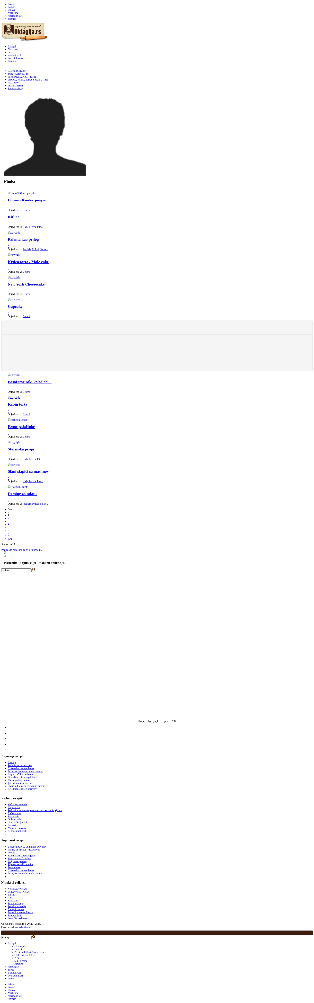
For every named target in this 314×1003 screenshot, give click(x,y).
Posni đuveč (14, 867)
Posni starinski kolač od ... (30, 382)
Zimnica (18, 963)
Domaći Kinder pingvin (27, 200)
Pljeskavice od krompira (20, 864)
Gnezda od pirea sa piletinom (23, 777)
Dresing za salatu (22, 494)
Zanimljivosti (14, 55)
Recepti (12, 46)
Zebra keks (13, 816)
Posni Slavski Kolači (18, 918)
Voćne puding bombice (20, 780)
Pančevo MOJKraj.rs (19, 891)
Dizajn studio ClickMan (22, 927)
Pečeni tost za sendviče (20, 765)
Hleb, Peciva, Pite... (33, 226)
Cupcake (15, 306)
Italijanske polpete (17, 861)
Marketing (13, 12)
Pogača (11, 852)
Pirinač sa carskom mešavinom (24, 849)
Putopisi (12, 61)
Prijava (11, 4)
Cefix (11, 897)
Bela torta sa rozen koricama (22, 789)
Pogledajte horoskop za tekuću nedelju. (21, 549)
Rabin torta (17, 404)
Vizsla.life (13, 900)
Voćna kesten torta (17, 804)
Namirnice (13, 49)
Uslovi (11, 10)
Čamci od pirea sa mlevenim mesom (26, 786)
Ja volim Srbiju (15, 903)
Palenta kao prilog (23, 239)
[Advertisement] (157, 327)
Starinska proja (21, 449)
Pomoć (11, 7)
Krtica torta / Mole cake (28, 262)
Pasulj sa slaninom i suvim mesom (25, 771)
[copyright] (14, 232)
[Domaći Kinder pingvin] (21, 193)
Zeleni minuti (15, 915)
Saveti (11, 52)
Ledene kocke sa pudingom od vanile (27, 846)
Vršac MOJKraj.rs (17, 888)
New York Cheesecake (26, 284)
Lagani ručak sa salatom (20, 774)
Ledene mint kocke (18, 831)
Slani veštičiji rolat (17, 822)
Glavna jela (20, 946)
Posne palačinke (21, 427)
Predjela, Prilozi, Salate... (35, 249)
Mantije (12, 762)
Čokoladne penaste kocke (21, 768)
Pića (16, 958)
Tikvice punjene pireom (20, 783)
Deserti (26, 210)
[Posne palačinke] (17, 419)
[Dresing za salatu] (18, 486)
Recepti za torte (16, 909)
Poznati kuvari (15, 58)
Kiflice (13, 217)
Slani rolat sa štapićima (19, 858)
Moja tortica (14, 807)
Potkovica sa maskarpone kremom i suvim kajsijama (35, 810)
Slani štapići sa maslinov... (30, 471)
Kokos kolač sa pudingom (21, 855)
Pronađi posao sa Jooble (20, 912)
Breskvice (13, 825)
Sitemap (12, 18)
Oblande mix (14, 819)
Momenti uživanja (17, 828)
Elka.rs (11, 894)
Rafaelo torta (14, 813)
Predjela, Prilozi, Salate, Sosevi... (31, 952)
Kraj (10, 538)
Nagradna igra (15, 15)
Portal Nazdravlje (17, 906)
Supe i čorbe (20, 960)
